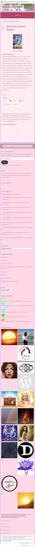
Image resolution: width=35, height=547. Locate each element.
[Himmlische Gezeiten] (9, 450)
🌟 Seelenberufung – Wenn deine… (20, 312)
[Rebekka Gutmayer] (26, 382)
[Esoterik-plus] (9, 354)
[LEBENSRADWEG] (9, 484)
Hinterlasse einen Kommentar (9, 124)
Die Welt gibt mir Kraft (6, 263)
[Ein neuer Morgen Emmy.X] (9, 337)
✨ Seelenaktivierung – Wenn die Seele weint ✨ (13, 237)
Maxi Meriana (24, 119)
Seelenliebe (12, 7)
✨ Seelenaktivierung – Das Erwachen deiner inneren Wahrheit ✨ (17, 217)
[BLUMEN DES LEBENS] (26, 500)
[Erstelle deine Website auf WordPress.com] (17, 2)
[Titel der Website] (26, 399)
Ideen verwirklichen (6, 278)
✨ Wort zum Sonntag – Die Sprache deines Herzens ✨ (15, 232)
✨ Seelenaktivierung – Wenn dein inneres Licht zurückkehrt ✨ (17, 207)
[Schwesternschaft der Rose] (26, 433)
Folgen (4, 162)
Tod (29, 119)
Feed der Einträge (5, 527)
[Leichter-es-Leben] (26, 354)
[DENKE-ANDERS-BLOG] (26, 450)
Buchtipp (13, 117)
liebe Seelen (17, 119)
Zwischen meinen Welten (16, 27)
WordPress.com (5, 533)
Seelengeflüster (6, 183)
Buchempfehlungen (26, 114)
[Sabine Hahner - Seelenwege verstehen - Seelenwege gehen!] (26, 337)
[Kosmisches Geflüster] (9, 500)
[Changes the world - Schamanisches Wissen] (26, 416)
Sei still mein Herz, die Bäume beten (10, 281)
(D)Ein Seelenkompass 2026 (8, 194)
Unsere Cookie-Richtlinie (7, 540)
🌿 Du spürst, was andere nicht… (25, 301)
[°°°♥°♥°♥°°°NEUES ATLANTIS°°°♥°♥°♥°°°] (26, 467)
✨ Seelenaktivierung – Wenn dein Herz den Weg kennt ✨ (15, 202)
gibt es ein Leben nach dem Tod (23, 117)
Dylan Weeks (9, 317)
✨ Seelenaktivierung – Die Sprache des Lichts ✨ (13, 227)
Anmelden (3, 523)
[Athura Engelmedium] (9, 370)
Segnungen (4, 272)
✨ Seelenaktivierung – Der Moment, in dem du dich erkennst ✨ (17, 212)
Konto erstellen (5, 520)
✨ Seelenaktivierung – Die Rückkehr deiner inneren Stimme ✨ (17, 197)
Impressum (4, 260)
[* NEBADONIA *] (9, 467)
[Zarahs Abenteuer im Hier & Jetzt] (9, 433)
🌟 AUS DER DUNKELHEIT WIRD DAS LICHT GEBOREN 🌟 (16, 222)
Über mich (3, 257)
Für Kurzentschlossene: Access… (22, 317)
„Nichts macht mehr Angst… (25, 321)
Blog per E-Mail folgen (7, 151)
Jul (3, 26)
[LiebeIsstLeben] (26, 368)
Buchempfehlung (6, 117)
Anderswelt (24, 116)
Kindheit (12, 119)
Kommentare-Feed (5, 530)
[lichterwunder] (9, 416)
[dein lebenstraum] (9, 399)
